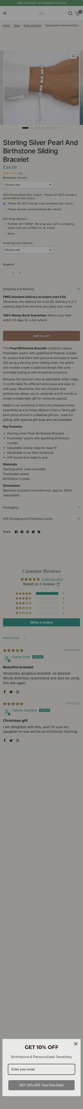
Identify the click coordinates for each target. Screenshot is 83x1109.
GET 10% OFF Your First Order (41, 1085)
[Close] (76, 1044)
